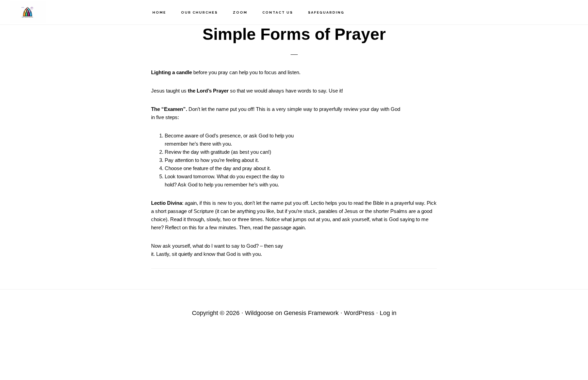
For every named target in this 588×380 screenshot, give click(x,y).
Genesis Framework (311, 313)
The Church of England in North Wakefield (44, 12)
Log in (388, 313)
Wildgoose (259, 313)
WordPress (359, 313)
